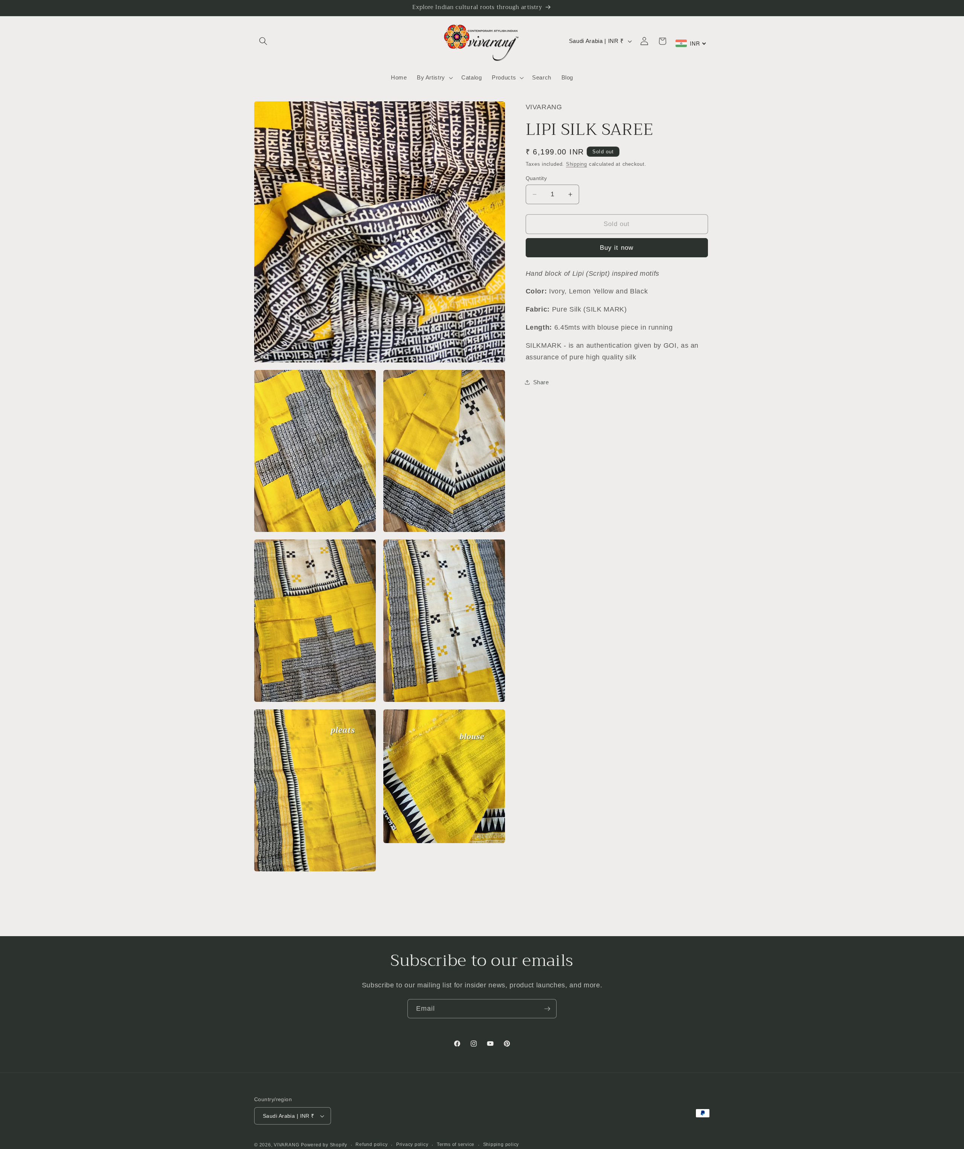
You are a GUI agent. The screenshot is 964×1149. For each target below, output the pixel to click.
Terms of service (455, 1144)
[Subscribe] (547, 1009)
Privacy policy (412, 1144)
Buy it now (616, 247)
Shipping (576, 164)
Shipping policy (501, 1144)
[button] (263, 41)
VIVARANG (286, 1144)
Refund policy (371, 1144)
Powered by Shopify (324, 1144)
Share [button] (541, 382)
